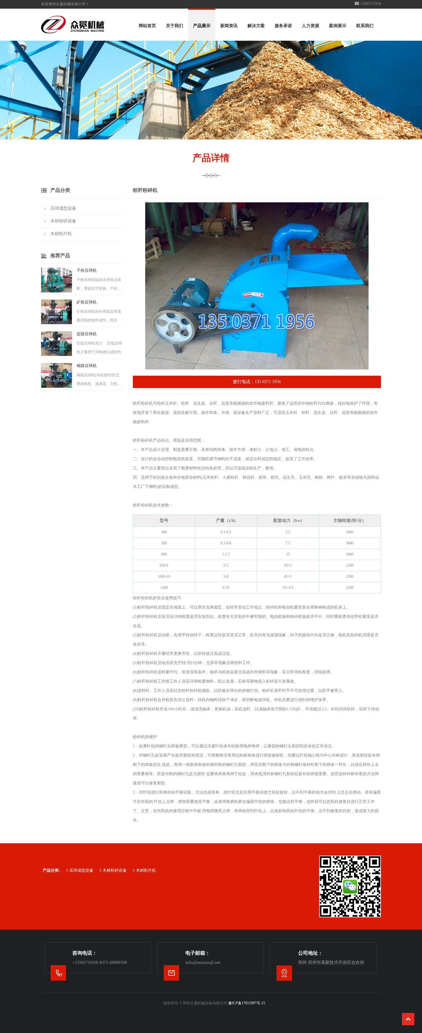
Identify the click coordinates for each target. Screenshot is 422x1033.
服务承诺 (283, 25)
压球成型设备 (63, 208)
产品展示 (201, 25)
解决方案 (256, 25)
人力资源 (310, 25)
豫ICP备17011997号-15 (246, 1003)
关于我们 (174, 25)
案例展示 (337, 25)
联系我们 (364, 25)
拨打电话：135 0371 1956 (257, 381)
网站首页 (147, 25)
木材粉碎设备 (63, 221)
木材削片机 (61, 233)
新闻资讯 (229, 25)
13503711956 (86, 962)
